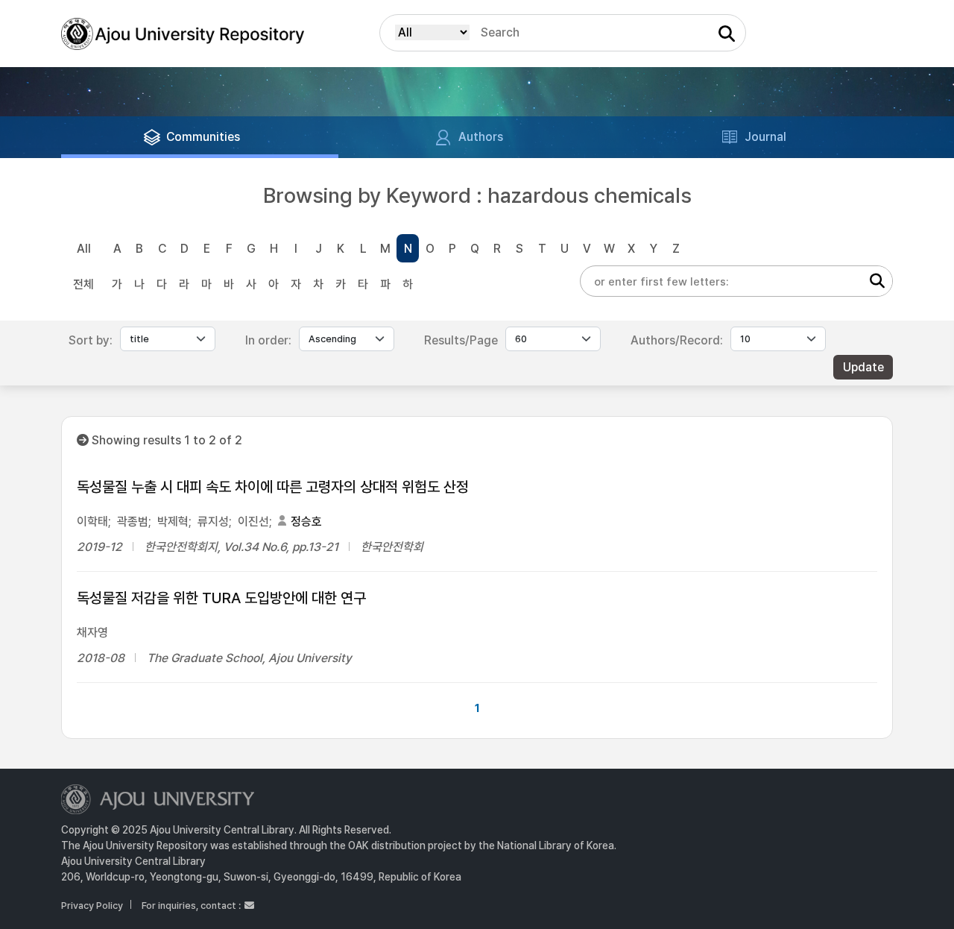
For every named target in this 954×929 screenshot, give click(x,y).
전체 (83, 284)
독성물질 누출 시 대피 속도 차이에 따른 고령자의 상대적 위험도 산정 (273, 487)
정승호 (306, 521)
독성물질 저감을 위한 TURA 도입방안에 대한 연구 (221, 598)
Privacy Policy (92, 905)
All (84, 249)
